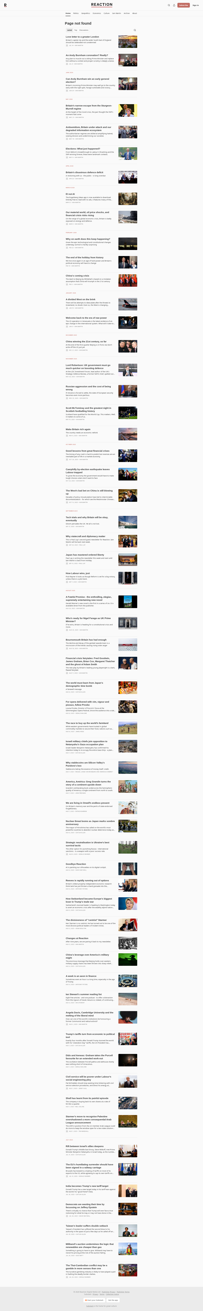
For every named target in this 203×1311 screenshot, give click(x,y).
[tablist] (78, 30)
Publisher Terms (123, 1292)
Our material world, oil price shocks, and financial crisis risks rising (87, 214)
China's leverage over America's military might (87, 956)
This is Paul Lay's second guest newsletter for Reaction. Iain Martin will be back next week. (90, 540)
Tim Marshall (84, 1131)
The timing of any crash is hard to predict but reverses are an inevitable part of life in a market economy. (90, 455)
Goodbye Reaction (76, 864)
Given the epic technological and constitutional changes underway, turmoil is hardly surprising (88, 243)
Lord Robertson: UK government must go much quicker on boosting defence (88, 366)
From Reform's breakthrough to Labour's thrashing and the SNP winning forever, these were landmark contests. (90, 153)
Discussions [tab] (83, 30)
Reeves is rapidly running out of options (87, 880)
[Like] (67, 716)
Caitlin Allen (80, 692)
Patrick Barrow (81, 811)
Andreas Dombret (106, 772)
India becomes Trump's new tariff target (87, 1186)
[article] (101, 42)
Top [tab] (75, 30)
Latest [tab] (69, 30)
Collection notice (112, 1294)
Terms (102, 1294)
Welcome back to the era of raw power (86, 318)
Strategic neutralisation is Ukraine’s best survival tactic (87, 844)
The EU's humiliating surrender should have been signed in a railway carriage (89, 1166)
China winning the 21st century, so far (86, 341)
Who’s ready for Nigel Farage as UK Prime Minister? (88, 620)
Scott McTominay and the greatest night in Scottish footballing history (88, 409)
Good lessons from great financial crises (87, 451)
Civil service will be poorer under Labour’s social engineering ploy (88, 1078)
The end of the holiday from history (84, 257)
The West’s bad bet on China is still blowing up (89, 492)
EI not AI (70, 194)
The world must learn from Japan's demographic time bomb (84, 684)
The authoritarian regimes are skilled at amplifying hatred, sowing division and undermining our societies (89, 134)
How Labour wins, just (78, 573)
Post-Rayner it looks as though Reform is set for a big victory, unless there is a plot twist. (90, 577)
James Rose (80, 731)
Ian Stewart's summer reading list (84, 994)
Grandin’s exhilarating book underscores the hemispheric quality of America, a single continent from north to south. (89, 789)
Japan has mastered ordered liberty (85, 555)
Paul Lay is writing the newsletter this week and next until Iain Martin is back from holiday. (89, 559)
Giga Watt (79, 1255)
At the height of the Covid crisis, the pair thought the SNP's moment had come (89, 113)
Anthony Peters (82, 889)
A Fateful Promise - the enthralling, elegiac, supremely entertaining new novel (89, 598)
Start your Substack (95, 1300)
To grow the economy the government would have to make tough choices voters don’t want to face (90, 476)
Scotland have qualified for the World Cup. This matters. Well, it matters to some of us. (90, 415)
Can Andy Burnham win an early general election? (87, 80)
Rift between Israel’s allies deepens (85, 1146)
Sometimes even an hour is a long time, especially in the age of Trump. (90, 980)
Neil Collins (79, 1106)
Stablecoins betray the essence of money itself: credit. (87, 769)
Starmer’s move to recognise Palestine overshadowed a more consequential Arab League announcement (88, 1119)
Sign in (196, 5)
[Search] (169, 5)
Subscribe (183, 5)
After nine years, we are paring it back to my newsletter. (88, 941)
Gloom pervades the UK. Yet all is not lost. (83, 523)
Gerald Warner (84, 854)
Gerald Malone (81, 713)
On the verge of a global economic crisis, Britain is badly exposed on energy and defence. (88, 219)
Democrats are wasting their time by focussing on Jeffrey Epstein (85, 1206)
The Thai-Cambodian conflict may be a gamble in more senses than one (86, 1267)
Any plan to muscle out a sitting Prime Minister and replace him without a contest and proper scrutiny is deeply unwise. (90, 59)
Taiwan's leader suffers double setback (87, 1226)
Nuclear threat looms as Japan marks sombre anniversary (90, 822)
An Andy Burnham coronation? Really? (87, 55)
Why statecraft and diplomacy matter (85, 536)
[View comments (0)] (84, 48)
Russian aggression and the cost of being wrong (88, 388)
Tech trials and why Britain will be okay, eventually (87, 519)
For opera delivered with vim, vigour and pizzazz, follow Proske (87, 703)
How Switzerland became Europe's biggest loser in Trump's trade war (89, 900)
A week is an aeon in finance (81, 976)
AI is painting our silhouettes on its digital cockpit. (86, 867)
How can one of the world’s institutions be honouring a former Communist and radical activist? (88, 1020)
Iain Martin (79, 45)
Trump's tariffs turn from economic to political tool (90, 1035)
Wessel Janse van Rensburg (85, 772)
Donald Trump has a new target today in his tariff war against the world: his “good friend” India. (90, 1190)
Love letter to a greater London (82, 37)
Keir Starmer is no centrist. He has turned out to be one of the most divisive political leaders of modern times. (90, 924)
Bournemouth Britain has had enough (86, 640)
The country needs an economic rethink (82, 432)
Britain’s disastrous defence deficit (84, 172)
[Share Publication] (174, 5)
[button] (68, 13)
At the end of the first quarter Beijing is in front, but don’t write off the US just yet (89, 346)
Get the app (113, 1300)
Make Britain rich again (78, 429)
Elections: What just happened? (83, 148)
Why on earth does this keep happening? (88, 239)
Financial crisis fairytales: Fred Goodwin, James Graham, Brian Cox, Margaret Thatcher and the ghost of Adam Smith (90, 661)
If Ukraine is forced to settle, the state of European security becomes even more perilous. (89, 394)
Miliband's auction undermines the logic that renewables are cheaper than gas (90, 1245)
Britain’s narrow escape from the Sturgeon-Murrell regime (89, 107)
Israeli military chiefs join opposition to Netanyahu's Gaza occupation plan (86, 743)
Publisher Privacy (108, 1292)
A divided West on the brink (80, 299)
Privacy (95, 1294)
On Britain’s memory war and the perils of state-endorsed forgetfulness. (89, 807)
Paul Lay (82, 545)
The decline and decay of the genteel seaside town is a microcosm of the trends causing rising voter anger (87, 644)
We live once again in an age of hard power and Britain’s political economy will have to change (88, 262)
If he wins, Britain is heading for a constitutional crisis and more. (89, 625)
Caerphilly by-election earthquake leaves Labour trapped (88, 471)
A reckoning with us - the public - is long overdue (85, 175)
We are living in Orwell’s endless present (87, 803)
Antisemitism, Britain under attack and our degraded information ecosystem (88, 128)
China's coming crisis (77, 275)
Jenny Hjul (83, 1088)
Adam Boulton (81, 928)
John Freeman (80, 793)
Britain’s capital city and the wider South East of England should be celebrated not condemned (88, 41)
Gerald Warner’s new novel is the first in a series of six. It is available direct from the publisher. (89, 604)
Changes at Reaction (77, 938)
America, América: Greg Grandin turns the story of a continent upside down (88, 783)
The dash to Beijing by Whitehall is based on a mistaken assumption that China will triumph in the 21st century (88, 280)
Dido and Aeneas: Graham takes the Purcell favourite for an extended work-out (89, 1057)
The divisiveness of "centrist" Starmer (86, 920)
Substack (89, 1306)
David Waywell (81, 870)
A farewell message (74, 689)
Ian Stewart (80, 1003)
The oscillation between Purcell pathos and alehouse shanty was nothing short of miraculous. (90, 1063)
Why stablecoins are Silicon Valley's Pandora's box (85, 764)
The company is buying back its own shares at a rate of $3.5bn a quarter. (88, 1102)
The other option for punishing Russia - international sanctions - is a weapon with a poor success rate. (87, 850)
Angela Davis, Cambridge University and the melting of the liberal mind (89, 1014)
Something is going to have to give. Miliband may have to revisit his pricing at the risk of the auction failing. (89, 1251)
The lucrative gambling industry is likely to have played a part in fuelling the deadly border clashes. (90, 1273)
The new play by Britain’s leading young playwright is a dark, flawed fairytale (90, 668)
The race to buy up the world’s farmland (87, 723)
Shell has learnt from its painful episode (87, 1098)
